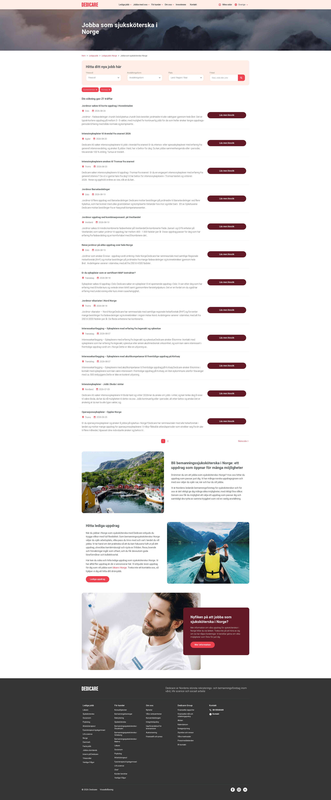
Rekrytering (119, 718)
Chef (116, 770)
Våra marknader (184, 737)
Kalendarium (183, 724)
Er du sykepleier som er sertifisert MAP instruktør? (109, 272)
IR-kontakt (182, 745)
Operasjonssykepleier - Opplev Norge (101, 412)
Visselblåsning (106, 789)
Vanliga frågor (88, 762)
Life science (87, 734)
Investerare (181, 4)
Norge (85, 738)
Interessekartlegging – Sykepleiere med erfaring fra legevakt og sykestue (121, 328)
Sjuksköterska (88, 714)
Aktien (180, 720)
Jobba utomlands (90, 750)
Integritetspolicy (152, 722)
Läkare (85, 710)
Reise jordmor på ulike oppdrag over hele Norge (107, 245)
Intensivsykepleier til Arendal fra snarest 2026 (106, 133)
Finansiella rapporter (186, 710)
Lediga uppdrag (97, 579)
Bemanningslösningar (123, 714)
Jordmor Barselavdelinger (96, 189)
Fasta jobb (87, 746)
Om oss (168, 4)
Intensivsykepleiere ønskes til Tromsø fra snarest (108, 161)
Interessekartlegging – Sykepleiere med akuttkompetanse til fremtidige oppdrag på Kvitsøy (131, 356)
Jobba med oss (140, 4)
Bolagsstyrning (184, 728)
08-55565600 (218, 710)
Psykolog (86, 722)
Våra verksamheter (154, 714)
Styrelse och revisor (186, 733)
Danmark (86, 742)
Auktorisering (151, 733)
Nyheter (149, 710)
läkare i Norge (120, 567)
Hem (84, 56)
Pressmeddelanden (186, 741)
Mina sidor (227, 4)
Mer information (203, 644)
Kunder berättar (120, 774)
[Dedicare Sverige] (90, 5)
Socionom (87, 718)
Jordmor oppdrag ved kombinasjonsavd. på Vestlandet (111, 217)
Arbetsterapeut (89, 726)
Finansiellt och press (154, 737)
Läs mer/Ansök (226, 115)
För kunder (156, 4)
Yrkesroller (87, 758)
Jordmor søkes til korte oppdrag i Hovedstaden (107, 105)
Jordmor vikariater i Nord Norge (99, 300)
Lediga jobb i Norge (109, 56)
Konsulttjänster (120, 710)
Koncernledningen (153, 718)
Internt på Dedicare (90, 754)
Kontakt (193, 4)
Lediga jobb (124, 4)
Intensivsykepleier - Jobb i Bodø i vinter (103, 384)
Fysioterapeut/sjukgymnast (94, 730)
